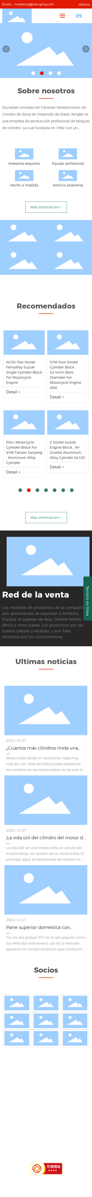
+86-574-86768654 (51, 1105)
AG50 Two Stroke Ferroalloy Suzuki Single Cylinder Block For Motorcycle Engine (24, 372)
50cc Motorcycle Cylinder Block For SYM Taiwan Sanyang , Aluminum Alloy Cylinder (24, 452)
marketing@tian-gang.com (34, 4)
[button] (33, 73)
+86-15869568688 (44, 1091)
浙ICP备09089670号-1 (46, 1155)
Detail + (13, 392)
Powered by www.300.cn (50, 1149)
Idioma (84, 4)
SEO (76, 1149)
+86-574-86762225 (55, 1098)
